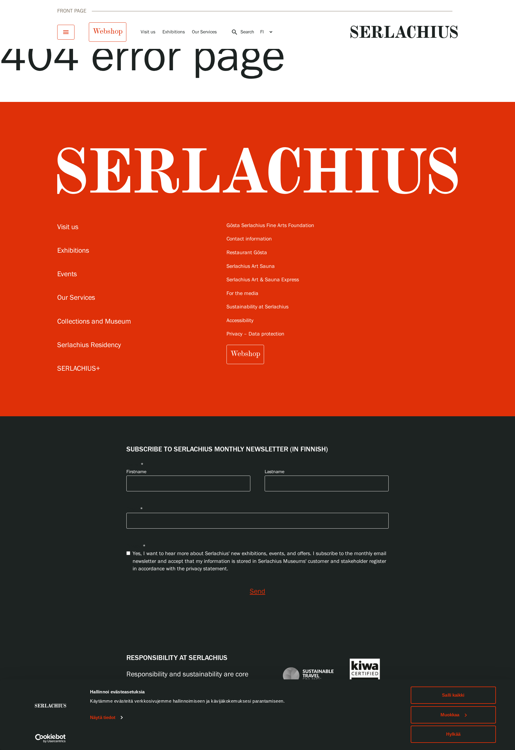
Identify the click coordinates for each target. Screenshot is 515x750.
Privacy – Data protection (255, 334)
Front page (71, 11)
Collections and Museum (94, 321)
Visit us (148, 32)
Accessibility (240, 321)
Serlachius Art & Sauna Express (263, 280)
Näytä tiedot (102, 717)
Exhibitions (173, 32)
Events (67, 274)
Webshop (107, 31)
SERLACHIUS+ (78, 368)
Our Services (204, 32)
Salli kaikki (453, 695)
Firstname (136, 472)
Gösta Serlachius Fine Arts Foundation (270, 226)
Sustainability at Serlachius (257, 307)
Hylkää (453, 734)
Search (242, 32)
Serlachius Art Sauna (251, 266)
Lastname (274, 472)
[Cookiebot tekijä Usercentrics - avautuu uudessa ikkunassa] (50, 738)
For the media (242, 294)
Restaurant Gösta (247, 253)
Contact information (249, 239)
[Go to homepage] (404, 32)
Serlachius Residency (89, 345)
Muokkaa (450, 714)
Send (257, 591)
